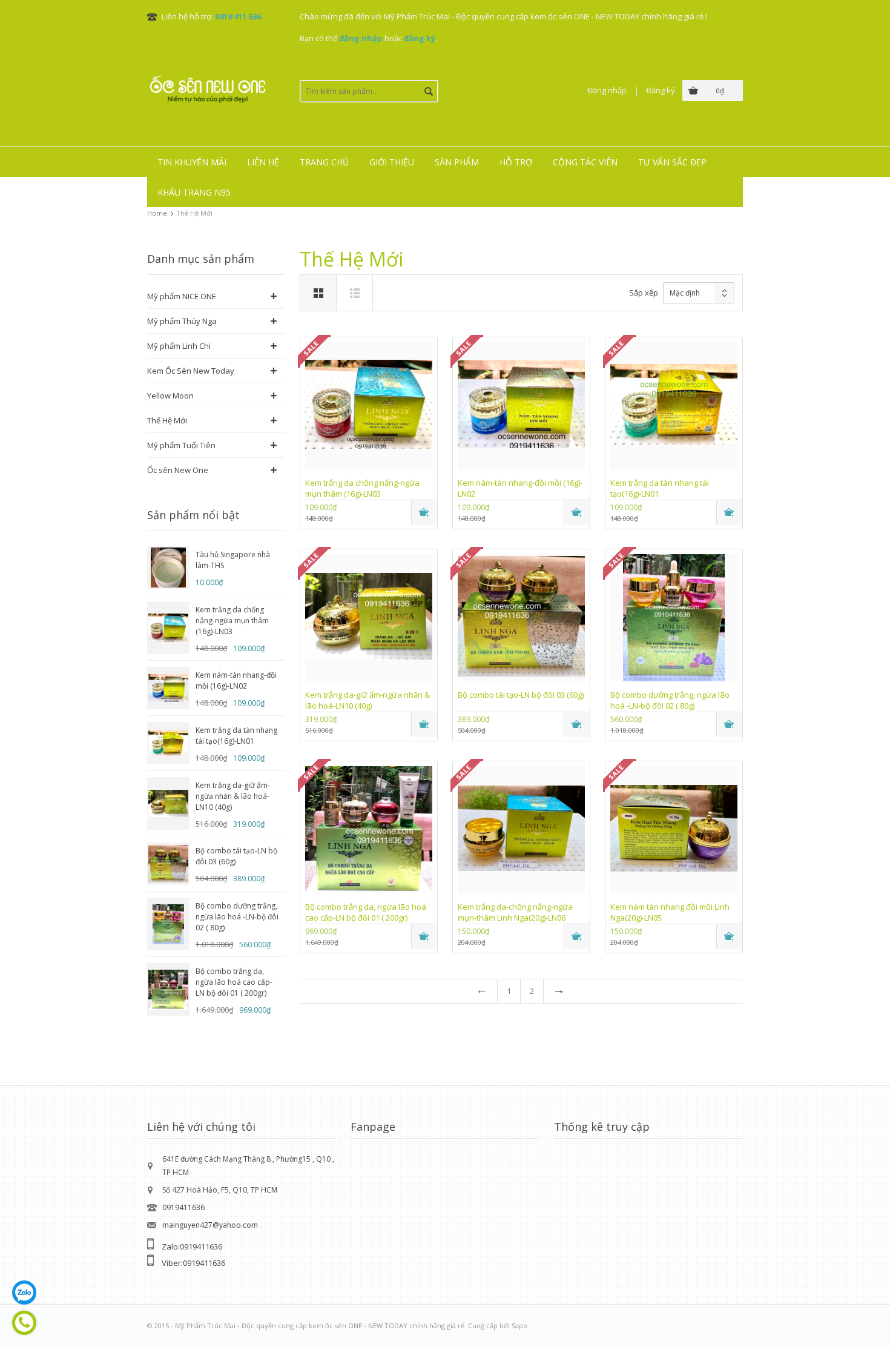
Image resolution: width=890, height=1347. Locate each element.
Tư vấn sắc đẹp (672, 162)
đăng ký (419, 38)
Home (157, 212)
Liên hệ (263, 162)
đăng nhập (361, 38)
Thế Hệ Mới (167, 420)
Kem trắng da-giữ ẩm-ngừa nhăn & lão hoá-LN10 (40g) (233, 796)
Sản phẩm (457, 162)
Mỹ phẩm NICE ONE (181, 296)
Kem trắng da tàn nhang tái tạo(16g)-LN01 (236, 735)
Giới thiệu (391, 162)
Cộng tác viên (585, 162)
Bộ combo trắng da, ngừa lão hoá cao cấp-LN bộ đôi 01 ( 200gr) (234, 982)
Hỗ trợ (515, 162)
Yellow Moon (170, 395)
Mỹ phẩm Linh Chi (179, 345)
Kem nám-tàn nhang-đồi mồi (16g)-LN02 (236, 680)
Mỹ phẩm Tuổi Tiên (181, 445)
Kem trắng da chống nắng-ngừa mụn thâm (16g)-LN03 (232, 620)
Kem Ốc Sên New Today (190, 370)
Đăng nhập (607, 90)
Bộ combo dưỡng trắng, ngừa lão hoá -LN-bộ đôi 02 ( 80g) (237, 917)
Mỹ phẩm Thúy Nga (182, 321)
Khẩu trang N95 (194, 192)
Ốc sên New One (177, 470)
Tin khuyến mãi (191, 162)
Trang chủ (324, 162)
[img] (355, 293)
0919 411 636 (238, 16)
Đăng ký (660, 90)
